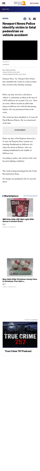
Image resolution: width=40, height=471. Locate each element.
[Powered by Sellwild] (34, 320)
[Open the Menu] (4, 3)
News (5, 18)
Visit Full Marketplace (30, 196)
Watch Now (34, 3)
